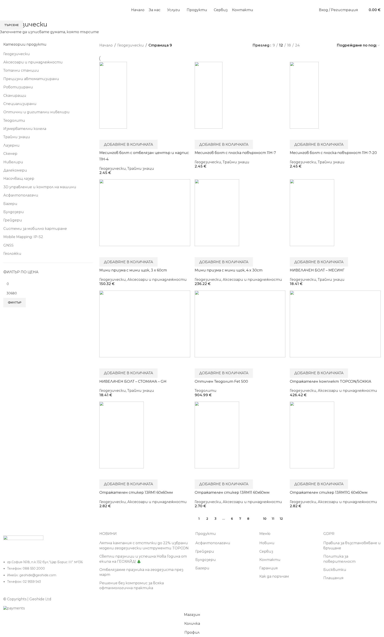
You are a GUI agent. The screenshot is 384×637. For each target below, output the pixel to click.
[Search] (362, 10)
